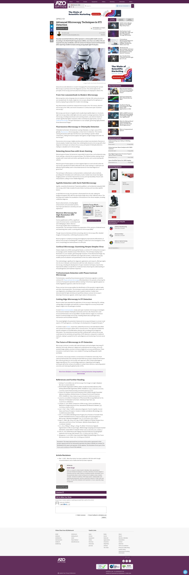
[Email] (51, 40)
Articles (90, 536)
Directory (91, 542)
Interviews (91, 543)
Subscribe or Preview (119, 228)
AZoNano (57, 536)
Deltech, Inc (114, 157)
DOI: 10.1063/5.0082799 (67, 385)
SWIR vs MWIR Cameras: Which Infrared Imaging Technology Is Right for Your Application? (126, 115)
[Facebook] (51, 30)
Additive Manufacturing (121, 226)
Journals (91, 545)
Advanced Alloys (119, 234)
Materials (106, 538)
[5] (113, 58)
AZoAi (72, 538)
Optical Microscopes (112, 183)
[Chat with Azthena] (185, 572)
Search (120, 536)
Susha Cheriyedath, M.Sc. (73, 34)
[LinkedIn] (51, 26)
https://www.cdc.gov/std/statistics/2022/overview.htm (85, 396)
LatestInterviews (129, 20)
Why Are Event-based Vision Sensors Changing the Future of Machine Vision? (126, 90)
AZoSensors (74, 534)
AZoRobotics (58, 538)
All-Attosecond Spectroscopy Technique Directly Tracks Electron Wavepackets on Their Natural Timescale (126, 50)
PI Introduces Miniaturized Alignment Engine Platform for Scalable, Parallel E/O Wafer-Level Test (126, 42)
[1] (113, 25)
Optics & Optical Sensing (121, 241)
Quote (114, 191)
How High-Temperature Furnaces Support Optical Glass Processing (120, 154)
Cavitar (113, 144)
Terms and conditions (63, 447)
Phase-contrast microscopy (71, 280)
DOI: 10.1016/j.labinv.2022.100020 (88, 418)
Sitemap (106, 545)
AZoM (56, 534)
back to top (127, 556)
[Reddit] (51, 37)
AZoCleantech (58, 540)
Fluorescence (64, 132)
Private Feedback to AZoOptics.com (97, 515)
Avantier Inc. (114, 162)
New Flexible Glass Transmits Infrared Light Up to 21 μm (126, 57)
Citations (59, 492)
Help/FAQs (106, 543)
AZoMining (58, 543)
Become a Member (123, 538)
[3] (113, 41)
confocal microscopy (62, 120)
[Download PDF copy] (51, 23)
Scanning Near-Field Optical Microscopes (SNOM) (113, 211)
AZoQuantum (74, 536)
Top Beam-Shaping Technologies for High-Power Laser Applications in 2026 (126, 107)
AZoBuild (57, 542)
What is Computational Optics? (126, 129)
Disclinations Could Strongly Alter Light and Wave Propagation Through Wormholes (126, 33)
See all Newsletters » (114, 248)
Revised (103, 34)
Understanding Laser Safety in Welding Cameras (119, 141)
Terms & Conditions (123, 545)
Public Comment (81, 515)
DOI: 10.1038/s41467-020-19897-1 (89, 433)
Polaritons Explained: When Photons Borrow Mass (126, 98)
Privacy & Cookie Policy (124, 547)
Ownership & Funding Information (124, 552)
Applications (107, 540)
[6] (113, 131)
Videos (90, 540)
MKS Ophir (113, 151)
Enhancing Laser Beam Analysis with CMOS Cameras (120, 148)
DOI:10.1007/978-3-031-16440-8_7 (93, 429)
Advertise (121, 543)
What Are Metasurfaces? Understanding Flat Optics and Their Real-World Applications (126, 123)
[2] (113, 33)
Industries (106, 542)
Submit (104, 517)
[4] (113, 50)
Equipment (91, 538)
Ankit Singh (71, 468)
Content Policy (122, 549)
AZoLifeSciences (75, 542)
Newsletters (122, 540)
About (120, 534)
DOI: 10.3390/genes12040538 (82, 437)
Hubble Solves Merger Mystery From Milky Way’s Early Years (126, 24)
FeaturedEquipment (120, 20)
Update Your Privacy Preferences (67, 573)
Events (105, 536)
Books (105, 534)
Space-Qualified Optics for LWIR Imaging (120, 160)
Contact (120, 542)
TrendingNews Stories (112, 20)
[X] (51, 33)
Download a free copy (94, 220)
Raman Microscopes (126, 183)
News (90, 534)
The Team (106, 547)
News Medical (74, 540)
